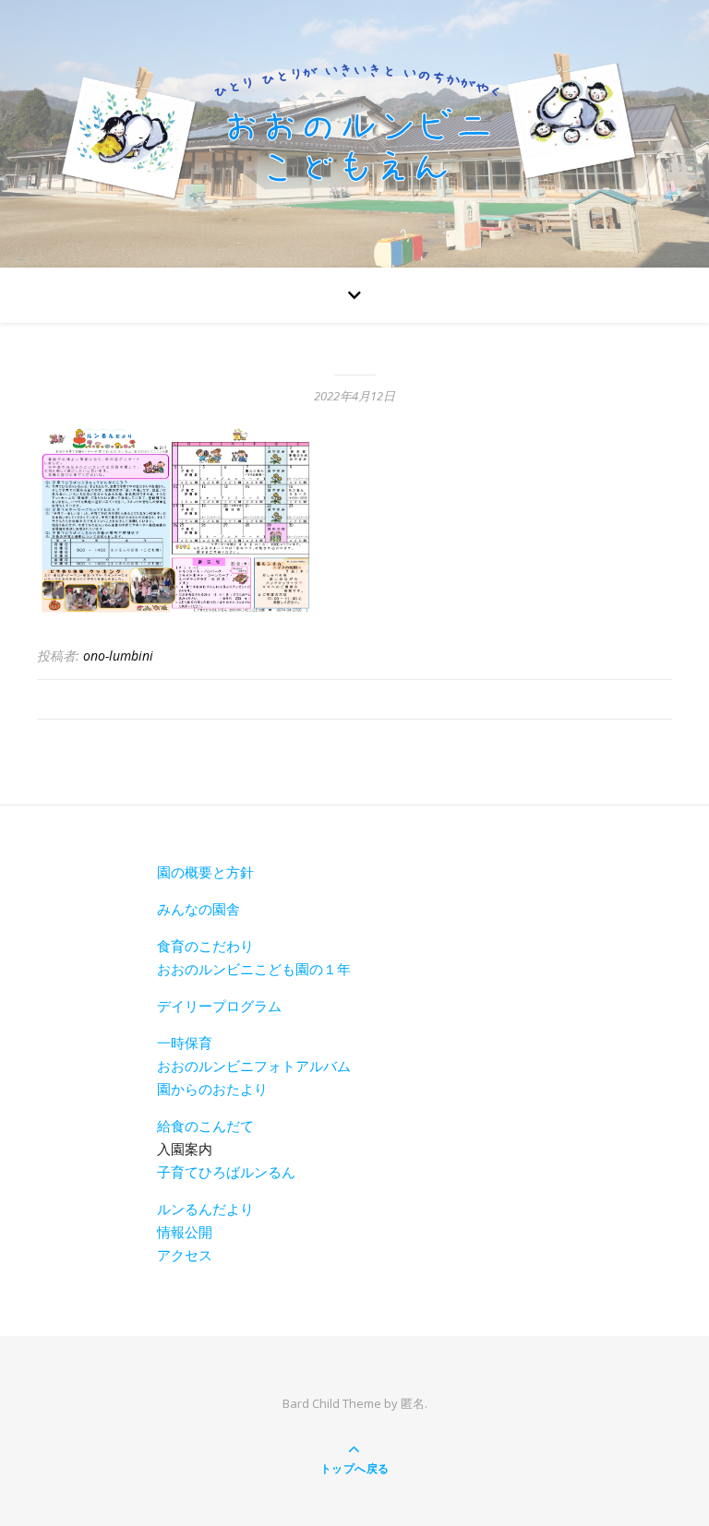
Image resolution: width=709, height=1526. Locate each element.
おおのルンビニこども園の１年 (254, 969)
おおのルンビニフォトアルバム (254, 1065)
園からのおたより (212, 1088)
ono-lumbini (118, 655)
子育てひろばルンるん (226, 1171)
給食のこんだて (205, 1125)
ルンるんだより (205, 1208)
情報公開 (184, 1231)
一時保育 (184, 1042)
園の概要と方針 (205, 872)
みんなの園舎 (198, 909)
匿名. (414, 1403)
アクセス (184, 1255)
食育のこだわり (205, 945)
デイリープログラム (219, 1005)
